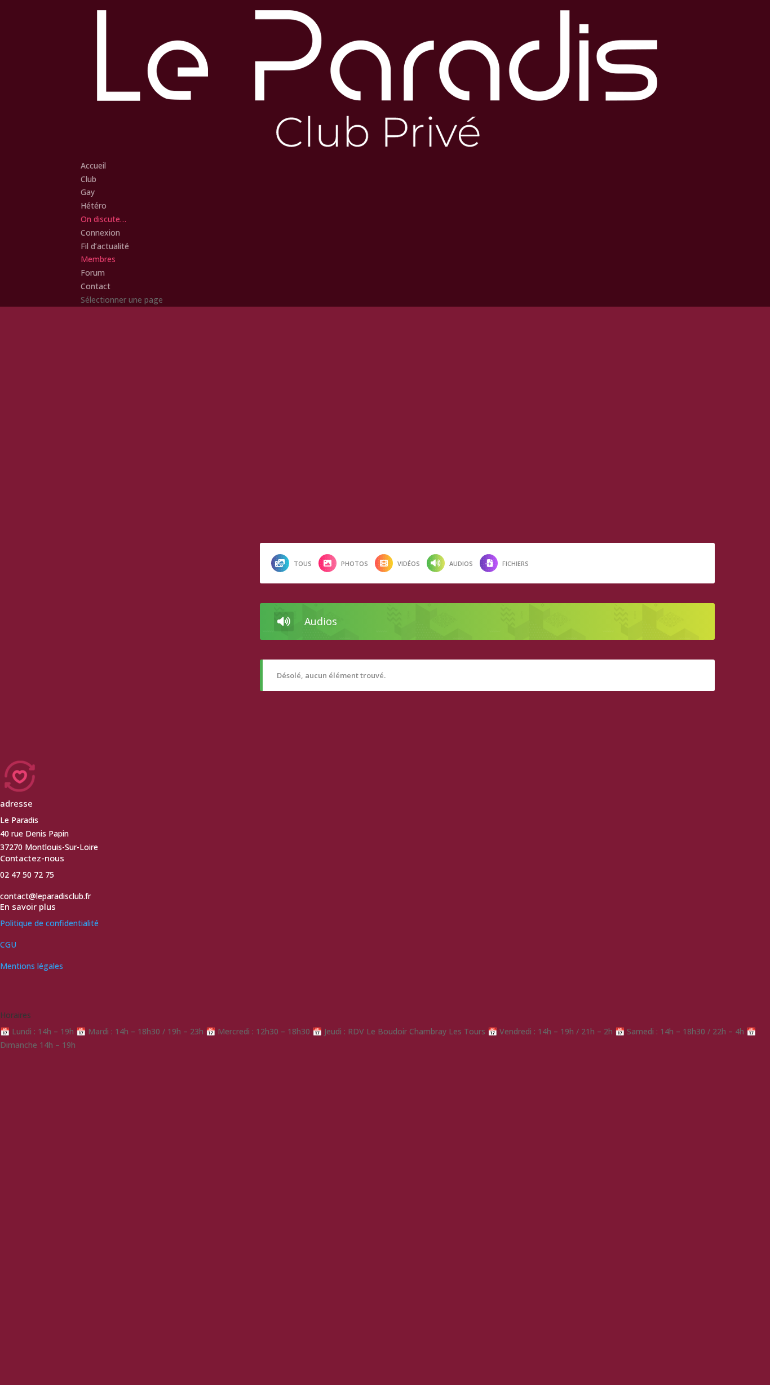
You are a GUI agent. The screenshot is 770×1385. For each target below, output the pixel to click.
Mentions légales (31, 966)
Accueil (93, 165)
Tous (303, 563)
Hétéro (94, 205)
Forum (93, 272)
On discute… (103, 219)
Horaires (15, 1015)
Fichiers (515, 563)
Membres (98, 259)
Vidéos (408, 563)
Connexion (100, 232)
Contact (95, 286)
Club (88, 179)
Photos (354, 563)
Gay (88, 192)
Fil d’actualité (105, 246)
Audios (461, 563)
